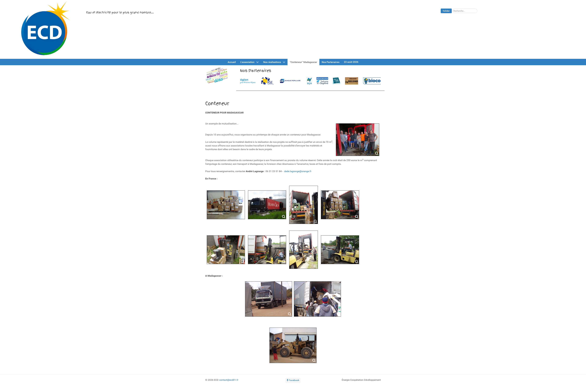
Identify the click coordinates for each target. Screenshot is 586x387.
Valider (446, 11)
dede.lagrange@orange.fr (297, 171)
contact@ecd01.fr (228, 379)
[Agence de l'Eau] (316, 81)
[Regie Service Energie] (246, 81)
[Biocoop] (354, 81)
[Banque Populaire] (269, 81)
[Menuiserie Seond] (330, 81)
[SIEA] (288, 81)
